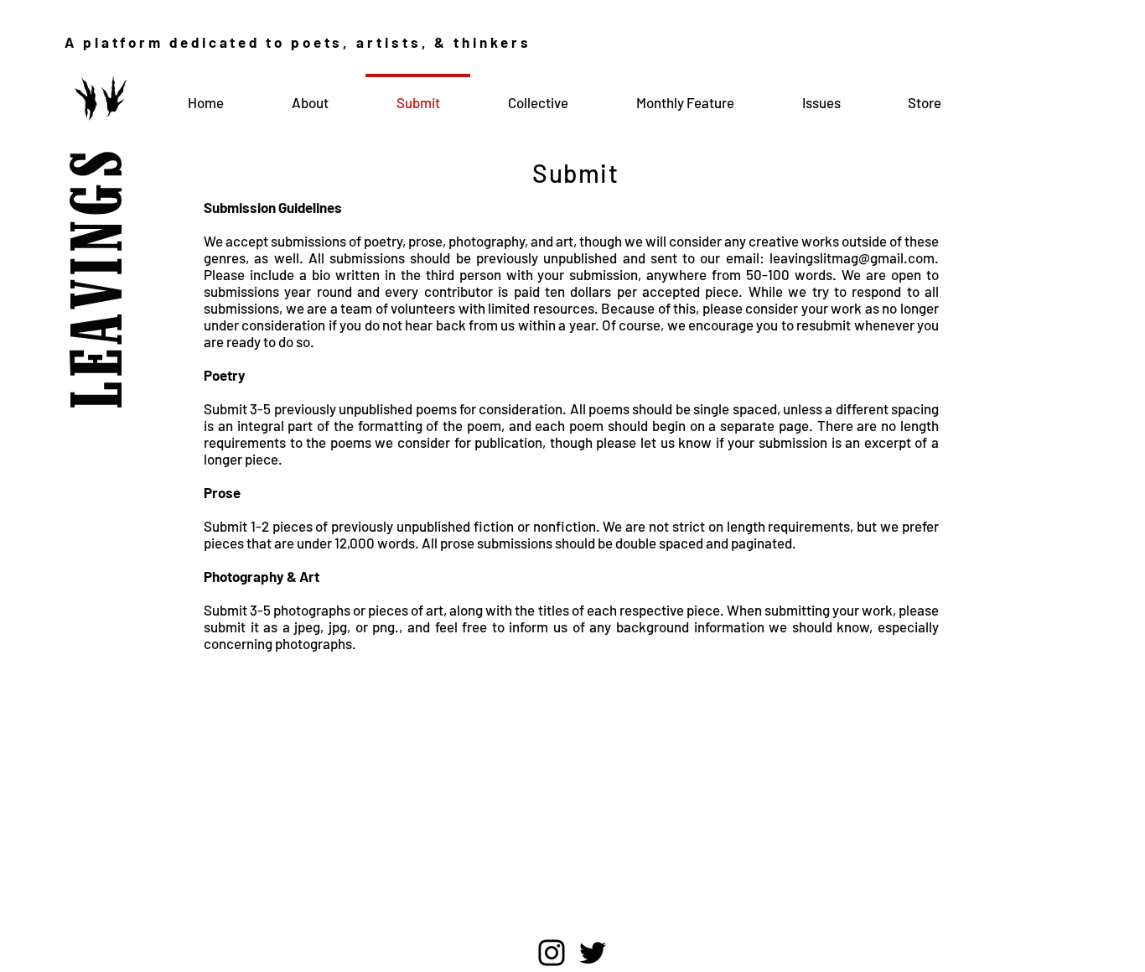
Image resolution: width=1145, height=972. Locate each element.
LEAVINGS (102, 239)
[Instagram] (551, 952)
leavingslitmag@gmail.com (852, 257)
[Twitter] (592, 952)
